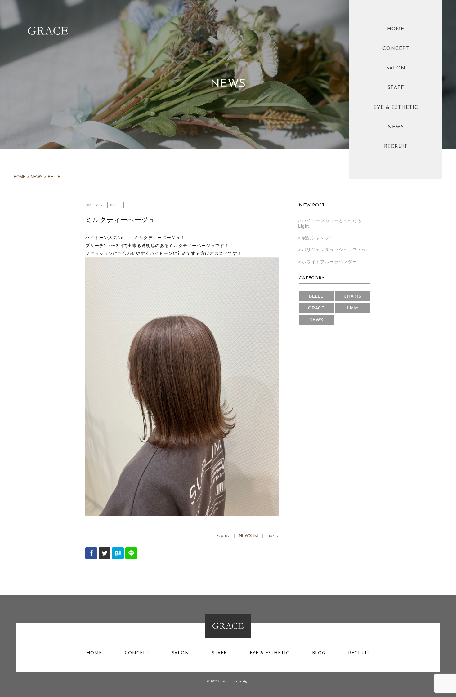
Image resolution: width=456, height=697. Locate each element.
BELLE (54, 177)
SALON (395, 68)
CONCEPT (395, 48)
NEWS (395, 127)
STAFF (395, 87)
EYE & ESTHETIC (395, 107)
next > (273, 535)
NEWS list (248, 535)
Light (352, 307)
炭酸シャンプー (318, 237)
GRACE (316, 307)
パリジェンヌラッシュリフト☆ (334, 249)
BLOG (318, 653)
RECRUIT (396, 146)
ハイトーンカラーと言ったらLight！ (330, 223)
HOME (395, 29)
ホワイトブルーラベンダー (329, 261)
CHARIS (352, 296)
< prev (223, 535)
